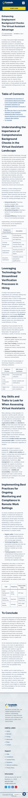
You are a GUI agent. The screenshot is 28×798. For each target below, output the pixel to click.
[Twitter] (9, 787)
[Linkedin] (6, 787)
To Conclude (8, 120)
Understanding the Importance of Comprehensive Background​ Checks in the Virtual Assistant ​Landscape (15, 100)
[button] (23, 3)
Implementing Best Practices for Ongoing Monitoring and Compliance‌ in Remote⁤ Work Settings (15, 116)
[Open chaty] (24, 793)
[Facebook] (12, 787)
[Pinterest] (16, 787)
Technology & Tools (7, 35)
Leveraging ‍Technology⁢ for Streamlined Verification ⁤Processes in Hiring (15, 106)
